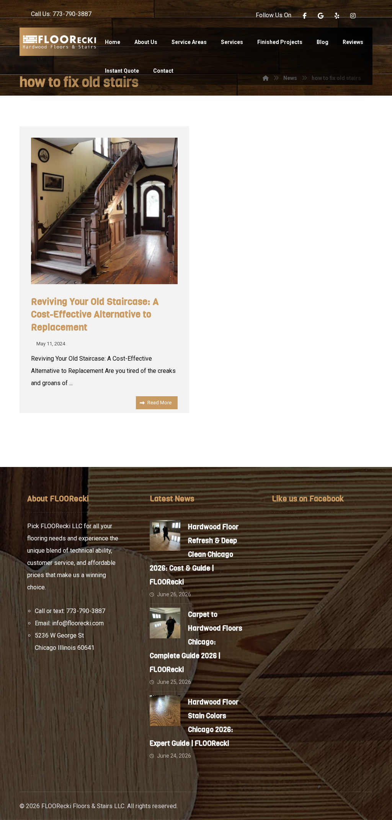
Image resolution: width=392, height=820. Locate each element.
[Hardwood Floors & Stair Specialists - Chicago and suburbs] (59, 42)
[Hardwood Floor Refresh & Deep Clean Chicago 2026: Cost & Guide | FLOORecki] (165, 535)
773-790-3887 (85, 611)
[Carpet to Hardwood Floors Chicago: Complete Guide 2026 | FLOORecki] (165, 623)
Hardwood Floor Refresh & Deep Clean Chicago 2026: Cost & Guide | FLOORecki (194, 554)
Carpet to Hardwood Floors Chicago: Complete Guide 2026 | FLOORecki (196, 642)
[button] (305, 16)
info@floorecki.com (78, 623)
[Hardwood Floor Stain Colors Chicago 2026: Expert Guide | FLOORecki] (165, 710)
